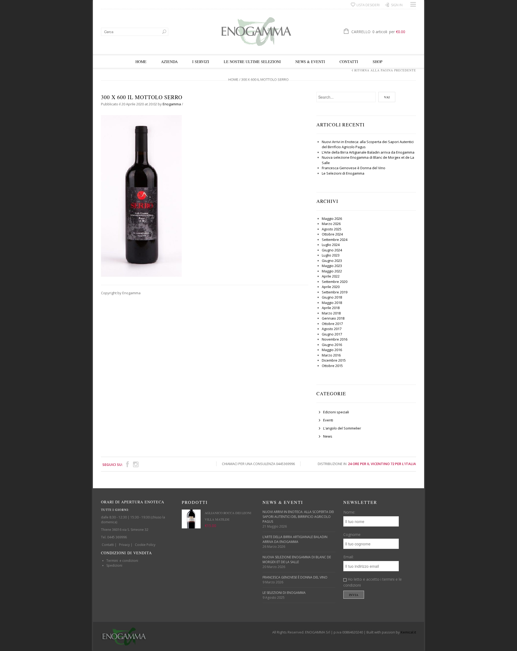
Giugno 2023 (332, 260)
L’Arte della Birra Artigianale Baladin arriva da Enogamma (368, 152)
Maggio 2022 (332, 271)
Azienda (169, 61)
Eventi (328, 420)
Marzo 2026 (331, 223)
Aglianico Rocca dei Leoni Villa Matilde (228, 516)
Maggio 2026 (332, 218)
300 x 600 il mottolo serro (141, 97)
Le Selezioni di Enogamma (343, 173)
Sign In (397, 5)
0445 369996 (117, 537)
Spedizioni (114, 565)
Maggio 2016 (332, 349)
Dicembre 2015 (334, 360)
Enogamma (172, 104)
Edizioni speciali (336, 412)
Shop (377, 61)
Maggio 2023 (332, 265)
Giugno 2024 (332, 250)
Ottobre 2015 (332, 365)
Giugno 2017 (332, 334)
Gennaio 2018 (333, 318)
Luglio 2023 (331, 255)
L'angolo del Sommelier (342, 428)
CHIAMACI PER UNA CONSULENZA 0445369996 (258, 463)
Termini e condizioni (122, 560)
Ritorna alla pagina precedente (385, 70)
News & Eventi (310, 61)
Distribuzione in (367, 463)
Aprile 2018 (331, 307)
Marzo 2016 (331, 355)
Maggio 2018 (332, 302)
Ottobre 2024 (332, 234)
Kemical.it (408, 632)
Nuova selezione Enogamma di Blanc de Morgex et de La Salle (297, 559)
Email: (348, 556)
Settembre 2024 (334, 239)
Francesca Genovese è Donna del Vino (353, 167)
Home (140, 61)
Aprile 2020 (331, 286)
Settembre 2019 (334, 292)
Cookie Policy (145, 544)
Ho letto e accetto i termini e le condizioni (372, 582)
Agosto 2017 (331, 328)
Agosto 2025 (331, 229)
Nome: (349, 512)
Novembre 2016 (334, 339)
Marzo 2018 (331, 313)
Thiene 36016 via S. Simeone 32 (124, 529)
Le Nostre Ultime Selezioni (252, 61)
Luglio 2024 (331, 244)
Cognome (352, 534)
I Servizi (200, 61)
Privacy (124, 544)
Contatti (349, 61)
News (327, 436)
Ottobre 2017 (332, 323)
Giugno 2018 (332, 297)
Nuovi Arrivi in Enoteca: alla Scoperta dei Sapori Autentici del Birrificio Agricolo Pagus (298, 517)
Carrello (378, 31)
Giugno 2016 (332, 344)
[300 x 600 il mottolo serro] (141, 195)
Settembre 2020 (334, 281)
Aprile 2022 (331, 276)
